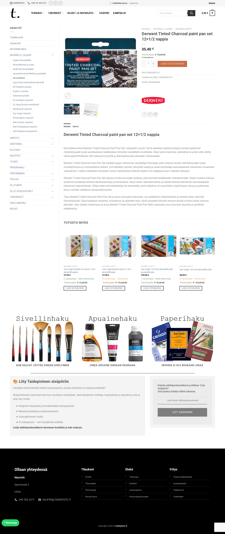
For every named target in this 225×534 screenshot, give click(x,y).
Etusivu (146, 29)
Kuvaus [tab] (67, 126)
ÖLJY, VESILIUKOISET (21, 191)
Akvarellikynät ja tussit (23, 64)
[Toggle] (52, 55)
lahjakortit (15, 43)
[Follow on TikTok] (60, 3)
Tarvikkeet (54, 13)
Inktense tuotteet (21, 95)
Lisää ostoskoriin (172, 63)
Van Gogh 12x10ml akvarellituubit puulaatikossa (157, 270)
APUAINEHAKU (18, 49)
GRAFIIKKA (16, 143)
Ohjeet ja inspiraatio (80, 13)
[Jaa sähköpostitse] (149, 114)
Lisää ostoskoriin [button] (75, 288)
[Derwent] (153, 100)
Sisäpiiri (104, 13)
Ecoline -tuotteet (20, 91)
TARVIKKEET (17, 197)
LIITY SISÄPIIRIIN (182, 412)
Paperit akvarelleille (22, 60)
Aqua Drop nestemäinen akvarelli (28, 82)
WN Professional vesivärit (25, 127)
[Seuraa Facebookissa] (51, 3)
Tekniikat (36, 13)
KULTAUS (15, 149)
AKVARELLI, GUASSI (20, 55)
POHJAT (14, 179)
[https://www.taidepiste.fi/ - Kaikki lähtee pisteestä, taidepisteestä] (18, 13)
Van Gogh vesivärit (22, 113)
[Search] (191, 13)
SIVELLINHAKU (18, 202)
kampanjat (119, 13)
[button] (212, 3)
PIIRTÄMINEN (17, 173)
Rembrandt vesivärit (22, 109)
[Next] (132, 62)
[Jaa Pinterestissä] (155, 114)
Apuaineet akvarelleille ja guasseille (29, 73)
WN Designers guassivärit (25, 131)
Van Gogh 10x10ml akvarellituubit (196, 269)
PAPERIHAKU (17, 167)
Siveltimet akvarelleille (23, 69)
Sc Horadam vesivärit (23, 100)
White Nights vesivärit (23, 118)
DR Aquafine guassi (22, 87)
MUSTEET (15, 155)
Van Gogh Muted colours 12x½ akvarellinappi (116, 270)
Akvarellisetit (19, 78)
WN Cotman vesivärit (23, 122)
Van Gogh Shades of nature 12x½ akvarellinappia (80, 270)
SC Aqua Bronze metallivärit (26, 104)
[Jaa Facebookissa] (144, 114)
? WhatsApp (10, 522)
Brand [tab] (76, 126)
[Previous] (69, 62)
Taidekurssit (16, 37)
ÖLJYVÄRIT (16, 185)
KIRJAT (14, 208)
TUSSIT (14, 161)
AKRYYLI (14, 138)
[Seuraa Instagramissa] (56, 3)
